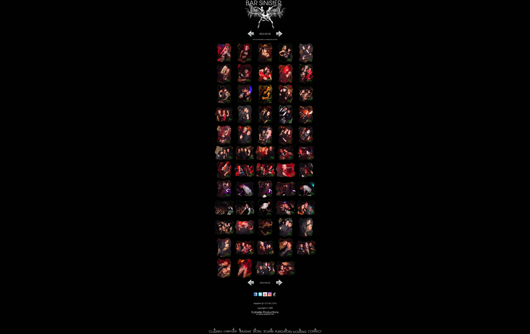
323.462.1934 (270, 303)
